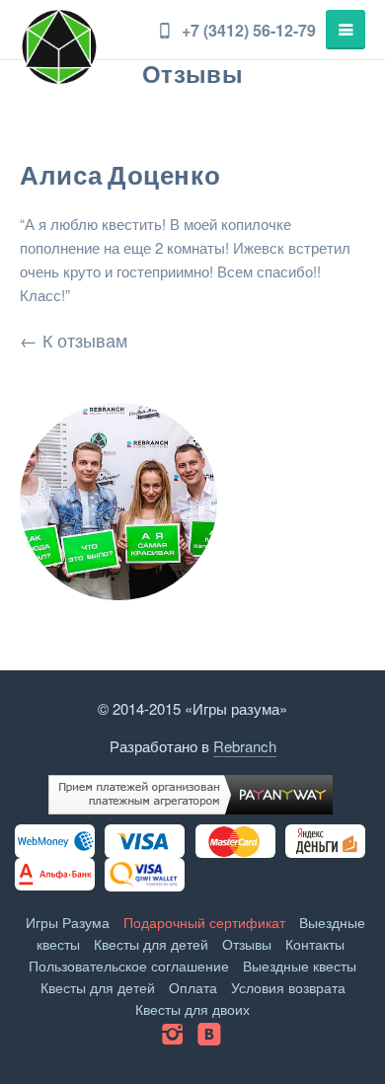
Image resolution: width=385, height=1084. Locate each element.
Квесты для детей (151, 944)
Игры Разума (68, 922)
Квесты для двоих (192, 1009)
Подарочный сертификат (204, 922)
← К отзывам (73, 339)
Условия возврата (288, 987)
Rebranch (244, 746)
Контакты (315, 944)
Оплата (193, 987)
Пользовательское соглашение (129, 965)
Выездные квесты (299, 965)
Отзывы (246, 944)
